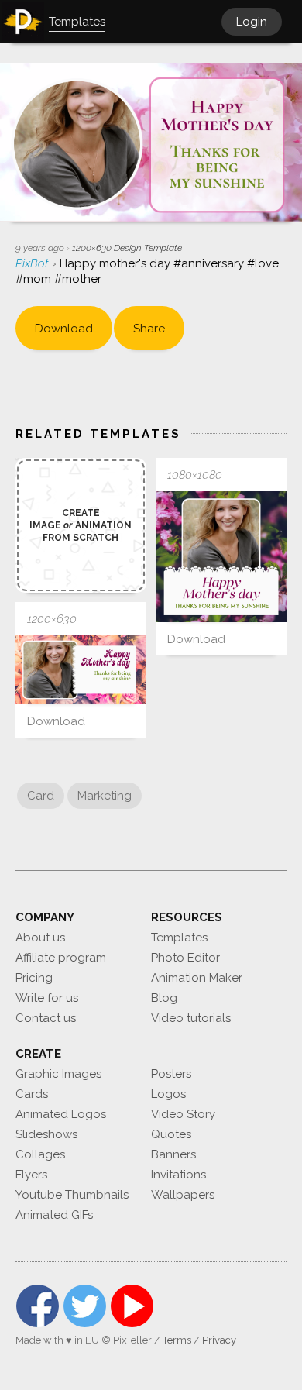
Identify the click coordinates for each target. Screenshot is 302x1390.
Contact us (45, 1018)
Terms (177, 1340)
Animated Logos (60, 1114)
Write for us (46, 998)
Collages (40, 1154)
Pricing (34, 978)
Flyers (31, 1175)
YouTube (132, 1306)
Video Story (183, 1114)
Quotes (171, 1134)
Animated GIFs (54, 1215)
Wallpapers (182, 1195)
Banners (173, 1154)
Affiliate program (60, 958)
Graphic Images (58, 1074)
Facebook (37, 1306)
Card (40, 796)
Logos (168, 1094)
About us (40, 937)
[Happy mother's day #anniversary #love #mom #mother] (221, 556)
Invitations (178, 1175)
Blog (164, 998)
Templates (179, 937)
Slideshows (46, 1134)
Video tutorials (191, 1018)
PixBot (33, 263)
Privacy (219, 1340)
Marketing (104, 796)
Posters (171, 1074)
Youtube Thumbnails (72, 1195)
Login (251, 22)
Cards (31, 1094)
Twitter (84, 1306)
